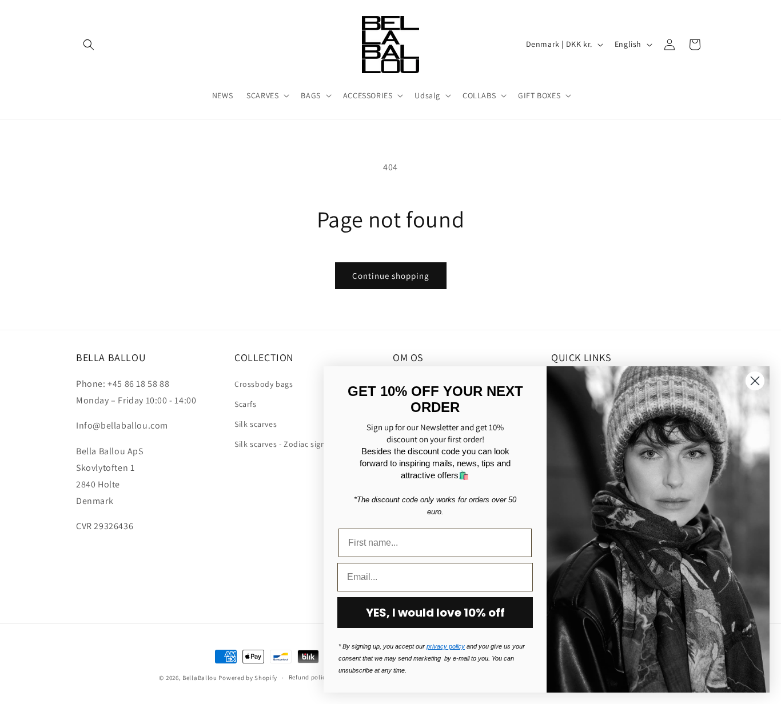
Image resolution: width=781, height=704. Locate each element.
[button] (88, 44)
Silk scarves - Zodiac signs (281, 443)
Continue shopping (390, 275)
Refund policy (309, 677)
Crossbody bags (263, 383)
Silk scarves (255, 423)
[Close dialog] (755, 381)
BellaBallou (199, 678)
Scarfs (245, 403)
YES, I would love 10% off (435, 613)
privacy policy (446, 646)
